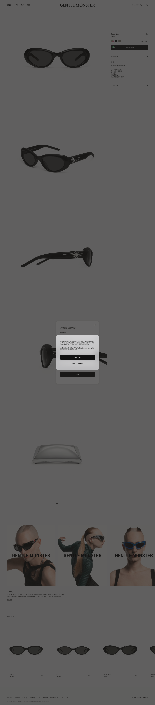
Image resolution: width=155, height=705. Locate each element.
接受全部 (78, 357)
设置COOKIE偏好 (77, 364)
